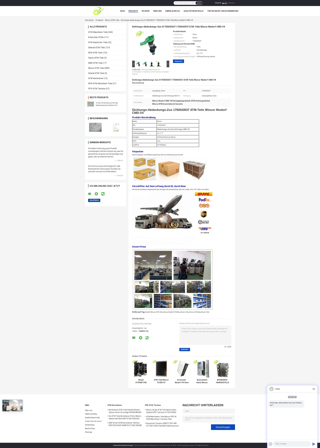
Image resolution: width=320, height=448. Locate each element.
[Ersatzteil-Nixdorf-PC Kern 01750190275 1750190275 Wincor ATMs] (181, 369)
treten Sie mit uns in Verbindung (222, 11)
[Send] (314, 444)
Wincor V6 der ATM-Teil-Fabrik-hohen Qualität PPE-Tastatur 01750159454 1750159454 (161, 411)
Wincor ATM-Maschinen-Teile (199, 312)
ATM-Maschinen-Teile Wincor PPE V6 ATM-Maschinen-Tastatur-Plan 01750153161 (161, 418)
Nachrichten (90, 428)
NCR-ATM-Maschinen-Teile (100, 83)
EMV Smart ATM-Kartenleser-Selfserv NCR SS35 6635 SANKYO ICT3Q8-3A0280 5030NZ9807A (125, 424)
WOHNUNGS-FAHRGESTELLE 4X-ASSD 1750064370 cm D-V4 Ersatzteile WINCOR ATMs (222, 381)
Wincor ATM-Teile (112, 20)
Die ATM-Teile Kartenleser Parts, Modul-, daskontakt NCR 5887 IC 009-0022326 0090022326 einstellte (125, 417)
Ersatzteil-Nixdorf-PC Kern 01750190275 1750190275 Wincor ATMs (182, 381)
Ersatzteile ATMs (96, 37)
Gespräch (218, 3)
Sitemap (88, 432)
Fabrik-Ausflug (172, 11)
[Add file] (270, 444)
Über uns (157, 11)
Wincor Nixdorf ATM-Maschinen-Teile (175, 312)
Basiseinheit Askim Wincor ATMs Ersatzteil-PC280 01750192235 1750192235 (202, 381)
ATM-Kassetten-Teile (98, 42)
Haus (122, 11)
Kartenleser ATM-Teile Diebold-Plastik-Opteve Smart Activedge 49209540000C (125, 411)
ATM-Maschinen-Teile (98, 32)
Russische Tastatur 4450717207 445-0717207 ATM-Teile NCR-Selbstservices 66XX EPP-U (162, 425)
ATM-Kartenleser (95, 78)
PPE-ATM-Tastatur (96, 88)
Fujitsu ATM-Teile (96, 58)
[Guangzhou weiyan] (98, 11)
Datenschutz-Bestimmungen (123, 445)
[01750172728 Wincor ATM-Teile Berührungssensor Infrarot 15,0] (90, 104)
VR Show (145, 11)
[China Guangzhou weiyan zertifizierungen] (95, 127)
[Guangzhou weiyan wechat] (104, 193)
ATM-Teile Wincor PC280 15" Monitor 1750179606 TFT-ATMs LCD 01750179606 (161, 381)
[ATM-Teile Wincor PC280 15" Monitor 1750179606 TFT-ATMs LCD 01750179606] (161, 369)
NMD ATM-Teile (95, 63)
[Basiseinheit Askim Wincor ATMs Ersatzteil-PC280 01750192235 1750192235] (202, 369)
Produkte (133, 11)
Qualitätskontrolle (194, 11)
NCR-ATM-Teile (95, 52)
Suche (199, 3)
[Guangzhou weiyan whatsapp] (98, 193)
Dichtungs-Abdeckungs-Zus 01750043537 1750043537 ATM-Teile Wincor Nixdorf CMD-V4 (150, 72)
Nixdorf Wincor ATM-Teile (154, 312)
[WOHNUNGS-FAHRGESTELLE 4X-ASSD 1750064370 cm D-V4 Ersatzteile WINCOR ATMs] (222, 369)
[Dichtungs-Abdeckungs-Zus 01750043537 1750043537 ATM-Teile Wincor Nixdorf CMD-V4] (149, 45)
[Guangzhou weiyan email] (91, 193)
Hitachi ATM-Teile (96, 73)
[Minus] (313, 388)
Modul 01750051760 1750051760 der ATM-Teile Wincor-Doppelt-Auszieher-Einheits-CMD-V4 (141, 381)
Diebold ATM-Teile (96, 47)
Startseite (89, 20)
